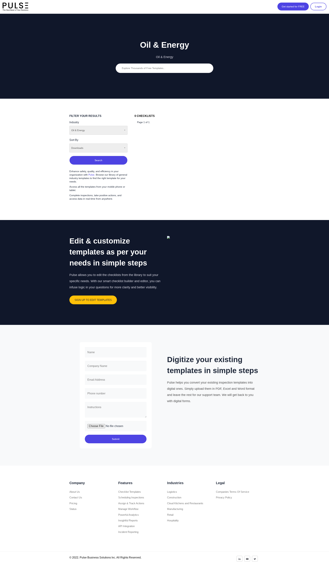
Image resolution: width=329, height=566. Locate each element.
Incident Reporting (128, 531)
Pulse (91, 174)
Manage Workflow (128, 508)
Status (73, 508)
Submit (115, 439)
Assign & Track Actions (131, 503)
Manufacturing (175, 508)
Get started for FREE (293, 6)
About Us (74, 491)
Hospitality (173, 520)
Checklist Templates (129, 491)
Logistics (172, 491)
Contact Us (75, 497)
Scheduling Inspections (131, 497)
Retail (170, 514)
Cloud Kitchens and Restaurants (185, 503)
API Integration (126, 526)
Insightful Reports (128, 520)
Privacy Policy (224, 497)
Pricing (73, 503)
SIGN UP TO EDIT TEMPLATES (93, 299)
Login (318, 6)
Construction (174, 497)
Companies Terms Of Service (232, 491)
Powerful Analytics (128, 514)
